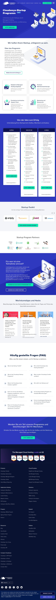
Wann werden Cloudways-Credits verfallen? (42, 375)
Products (3, 468)
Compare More (4, 566)
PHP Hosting (3, 501)
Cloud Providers (33, 468)
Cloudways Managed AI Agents (7, 476)
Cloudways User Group (6, 542)
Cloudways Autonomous (6, 473)
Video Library (3, 536)
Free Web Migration (33, 520)
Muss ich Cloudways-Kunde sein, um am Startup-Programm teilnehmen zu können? (16, 406)
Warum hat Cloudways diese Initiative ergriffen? (15, 384)
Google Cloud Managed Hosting (36, 482)
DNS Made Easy (32, 536)
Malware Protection (33, 533)
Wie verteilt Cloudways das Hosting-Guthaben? (41, 366)
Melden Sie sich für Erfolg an (13, 73)
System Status (32, 517)
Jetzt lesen (43, 336)
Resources (3, 525)
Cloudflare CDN (32, 528)
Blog (2, 528)
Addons (31, 525)
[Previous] (52, 213)
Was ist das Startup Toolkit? (14, 366)
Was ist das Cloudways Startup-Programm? (15, 375)
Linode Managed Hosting (34, 476)
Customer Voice (4, 533)
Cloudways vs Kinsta (5, 558)
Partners (2, 517)
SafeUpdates (31, 531)
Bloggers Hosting (32, 501)
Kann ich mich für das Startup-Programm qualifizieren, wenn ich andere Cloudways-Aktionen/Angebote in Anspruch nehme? (16, 395)
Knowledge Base (32, 514)
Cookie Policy (8, 596)
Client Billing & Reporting (6, 482)
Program (3, 509)
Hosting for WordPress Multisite (8, 504)
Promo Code (3, 544)
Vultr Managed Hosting (34, 473)
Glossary (3, 539)
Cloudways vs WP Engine (6, 555)
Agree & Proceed (47, 597)
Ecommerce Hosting (33, 492)
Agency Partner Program (6, 514)
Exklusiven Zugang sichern (28, 225)
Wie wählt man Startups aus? (41, 383)
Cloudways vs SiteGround (6, 563)
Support (31, 509)
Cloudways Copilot (5, 479)
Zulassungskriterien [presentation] (11, 183)
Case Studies (3, 531)
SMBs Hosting (32, 495)
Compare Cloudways (6, 552)
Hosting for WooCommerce (7, 492)
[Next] (54, 213)
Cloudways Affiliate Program (7, 512)
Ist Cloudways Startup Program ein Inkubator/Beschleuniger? (42, 392)
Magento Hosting (4, 498)
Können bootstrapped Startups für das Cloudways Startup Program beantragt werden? (42, 401)
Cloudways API (4, 547)
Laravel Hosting (4, 495)
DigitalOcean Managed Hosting (35, 471)
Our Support (31, 512)
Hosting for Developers (34, 498)
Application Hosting (6, 487)
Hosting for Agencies (33, 490)
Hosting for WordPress (6, 490)
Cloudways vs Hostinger (6, 561)
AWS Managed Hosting (34, 479)
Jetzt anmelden (10, 27)
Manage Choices (47, 593)
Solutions (31, 487)
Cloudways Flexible (5, 471)
